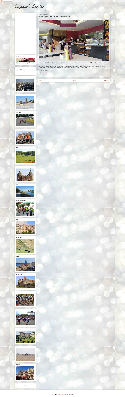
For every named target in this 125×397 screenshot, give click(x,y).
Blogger (71, 394)
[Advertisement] (25, 33)
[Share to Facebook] (45, 70)
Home (74, 80)
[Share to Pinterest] (47, 70)
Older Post (106, 80)
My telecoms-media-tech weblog (22, 385)
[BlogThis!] (43, 70)
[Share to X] (44, 70)
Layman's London (30, 6)
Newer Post (41, 80)
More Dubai (44, 72)
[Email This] (42, 70)
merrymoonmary (62, 394)
